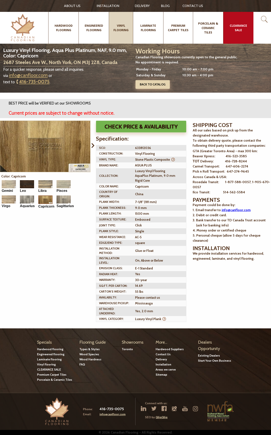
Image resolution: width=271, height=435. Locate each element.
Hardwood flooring (50, 349)
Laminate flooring (49, 359)
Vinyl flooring (46, 364)
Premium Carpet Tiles (51, 374)
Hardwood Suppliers (170, 349)
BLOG (165, 6)
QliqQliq (161, 417)
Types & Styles (89, 349)
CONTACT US (193, 6)
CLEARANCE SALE (49, 369)
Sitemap (161, 374)
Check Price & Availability (141, 126)
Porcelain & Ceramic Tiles (54, 380)
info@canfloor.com (28, 75)
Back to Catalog (153, 84)
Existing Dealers (209, 355)
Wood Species (89, 354)
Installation (108, 6)
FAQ (82, 364)
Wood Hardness (90, 359)
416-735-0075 (34, 82)
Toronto (127, 349)
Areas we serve (166, 369)
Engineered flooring (50, 354)
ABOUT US (72, 6)
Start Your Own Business (214, 360)
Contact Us (163, 354)
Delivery (142, 6)
